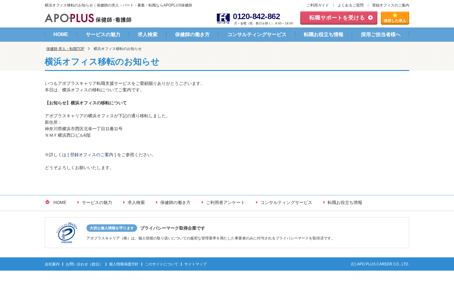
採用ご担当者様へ (381, 34)
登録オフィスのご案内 (390, 5)
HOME (60, 34)
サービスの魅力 (103, 34)
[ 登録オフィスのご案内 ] (92, 154)
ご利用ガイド (318, 5)
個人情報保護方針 (124, 264)
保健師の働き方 (192, 34)
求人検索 (148, 34)
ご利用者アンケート (225, 202)
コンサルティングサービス (257, 34)
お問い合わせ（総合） (84, 264)
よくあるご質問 (351, 5)
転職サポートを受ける (337, 18)
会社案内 (52, 264)
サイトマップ (195, 264)
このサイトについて (161, 264)
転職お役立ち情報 (323, 34)
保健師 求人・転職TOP (65, 49)
